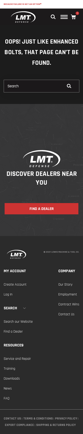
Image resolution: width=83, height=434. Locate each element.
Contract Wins (68, 304)
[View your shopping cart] (73, 17)
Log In (8, 294)
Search (10, 308)
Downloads (12, 378)
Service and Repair (17, 358)
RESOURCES (14, 345)
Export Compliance (19, 425)
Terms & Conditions (38, 418)
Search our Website (18, 321)
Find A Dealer (42, 208)
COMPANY (66, 271)
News (8, 388)
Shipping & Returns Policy (56, 425)
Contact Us (66, 314)
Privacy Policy (66, 418)
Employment (67, 294)
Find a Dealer (13, 331)
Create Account (15, 284)
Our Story (65, 284)
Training (9, 368)
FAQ (6, 398)
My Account (15, 271)
